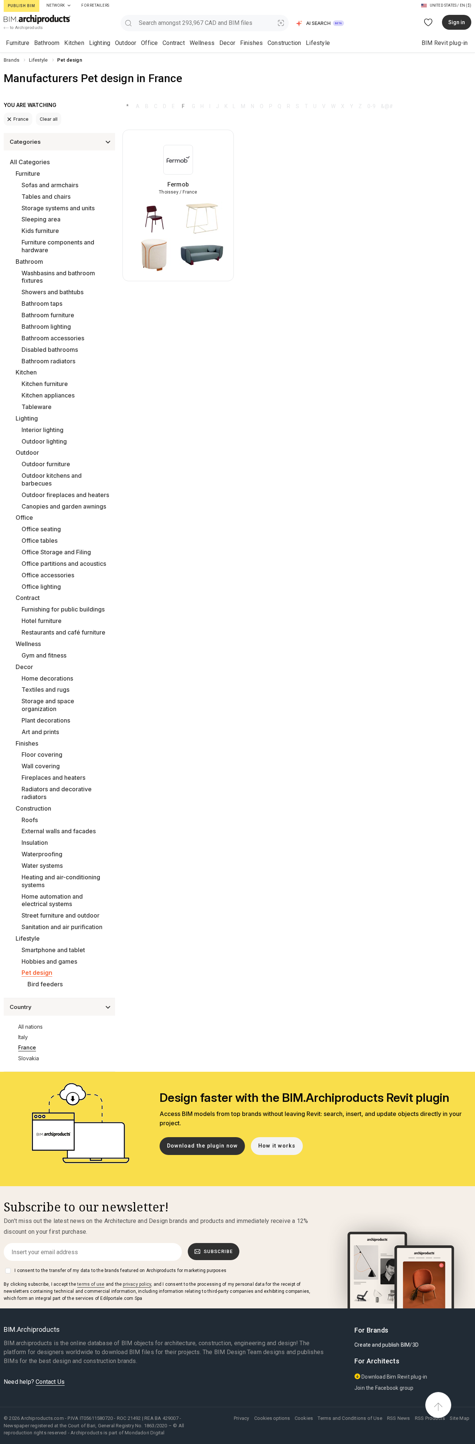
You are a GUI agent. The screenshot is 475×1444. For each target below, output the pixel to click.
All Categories (30, 162)
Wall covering (41, 766)
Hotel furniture (42, 620)
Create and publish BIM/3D (386, 1345)
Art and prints (40, 732)
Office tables (40, 540)
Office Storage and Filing (56, 552)
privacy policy (137, 1284)
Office (149, 42)
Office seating (41, 529)
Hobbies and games (49, 961)
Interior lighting (42, 430)
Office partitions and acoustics (64, 563)
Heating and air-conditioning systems (61, 881)
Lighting (100, 42)
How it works (276, 1146)
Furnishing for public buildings (63, 609)
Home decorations (47, 678)
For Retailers (95, 5)
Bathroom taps (42, 303)
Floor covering (42, 754)
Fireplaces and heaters (53, 777)
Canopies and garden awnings (64, 506)
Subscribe (218, 1251)
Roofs (30, 820)
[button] (320, 23)
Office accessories (48, 575)
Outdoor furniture (46, 464)
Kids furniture (40, 230)
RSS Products (430, 1418)
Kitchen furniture (45, 383)
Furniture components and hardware (58, 246)
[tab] (69, 5)
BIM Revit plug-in (445, 42)
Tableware (37, 407)
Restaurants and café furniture (63, 632)
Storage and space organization (48, 705)
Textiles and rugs (45, 689)
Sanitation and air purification (62, 927)
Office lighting (41, 586)
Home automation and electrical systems (52, 900)
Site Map (459, 1418)
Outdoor (125, 42)
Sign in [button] (456, 22)
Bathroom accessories (53, 338)
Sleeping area (41, 219)
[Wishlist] (428, 22)
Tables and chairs (46, 196)
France (21, 119)
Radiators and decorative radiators (57, 793)
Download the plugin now (202, 1146)
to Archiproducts (26, 27)
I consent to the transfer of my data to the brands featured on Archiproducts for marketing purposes (120, 1270)
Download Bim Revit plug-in (393, 1377)
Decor (227, 42)
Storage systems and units (58, 208)
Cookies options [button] (272, 1418)
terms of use (90, 1284)
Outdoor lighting (44, 441)
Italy (23, 1037)
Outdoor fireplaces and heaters (65, 495)
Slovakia (28, 1058)
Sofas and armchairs (50, 185)
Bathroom (47, 42)
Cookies (304, 1418)
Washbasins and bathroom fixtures (58, 277)
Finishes (251, 42)
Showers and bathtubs (52, 292)
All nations (30, 1026)
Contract (174, 42)
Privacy (241, 1418)
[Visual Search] (281, 22)
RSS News (398, 1418)
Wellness (202, 42)
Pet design (37, 972)
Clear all (49, 119)
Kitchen (74, 42)
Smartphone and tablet (53, 950)
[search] (128, 22)
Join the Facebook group (384, 1388)
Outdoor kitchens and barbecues (52, 479)
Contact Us (50, 1381)
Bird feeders (45, 984)
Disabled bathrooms (50, 349)
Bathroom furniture (48, 315)
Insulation (35, 842)
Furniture (17, 42)
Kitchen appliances (48, 395)
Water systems (42, 865)
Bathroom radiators (48, 361)
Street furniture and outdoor (60, 915)
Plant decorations (46, 720)
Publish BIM (21, 6)
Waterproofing (42, 854)
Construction (284, 42)
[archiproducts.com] (37, 19)
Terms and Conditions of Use (350, 1418)
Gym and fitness (44, 655)
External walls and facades (59, 831)
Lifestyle (318, 42)
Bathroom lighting (46, 326)
